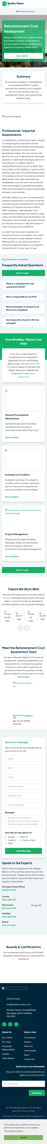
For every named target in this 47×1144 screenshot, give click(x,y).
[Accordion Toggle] (41, 285)
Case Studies (30, 1050)
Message (10, 812)
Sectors (27, 1042)
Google (11, 837)
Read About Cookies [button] (13, 1131)
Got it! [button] (23, 1138)
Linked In (12, 840)
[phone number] (38, 3)
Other (10, 843)
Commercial (29, 1037)
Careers (5, 1054)
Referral (23, 837)
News (26, 1055)
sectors (6, 598)
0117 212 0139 (8, 925)
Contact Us (29, 1059)
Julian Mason (8, 1058)
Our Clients (7, 1037)
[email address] (43, 3)
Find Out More (12, 437)
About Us (28, 1046)
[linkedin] (10, 1024)
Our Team (6, 1042)
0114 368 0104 (9, 916)
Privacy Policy (28, 1111)
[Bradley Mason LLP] (13, 3)
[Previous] (20, 627)
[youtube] (16, 1024)
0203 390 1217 (9, 899)
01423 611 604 (9, 890)
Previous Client (28, 840)
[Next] (26, 627)
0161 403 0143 (9, 908)
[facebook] (4, 1024)
